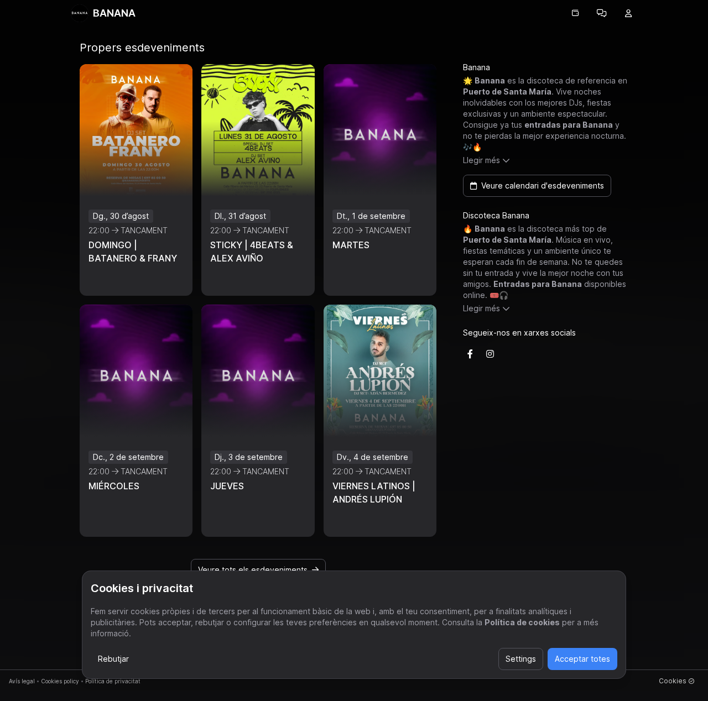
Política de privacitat (112, 681)
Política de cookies (522, 622)
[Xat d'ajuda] (602, 13)
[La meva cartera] (575, 13)
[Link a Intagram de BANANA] (490, 354)
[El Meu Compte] (628, 13)
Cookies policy (60, 681)
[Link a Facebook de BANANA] (470, 354)
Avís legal (22, 681)
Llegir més (481, 160)
